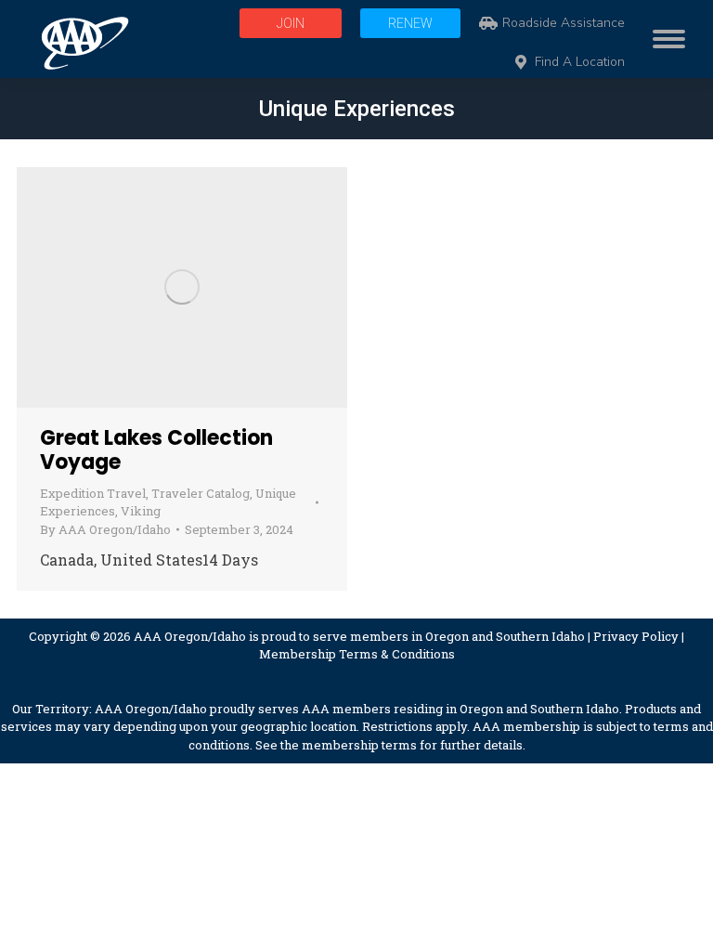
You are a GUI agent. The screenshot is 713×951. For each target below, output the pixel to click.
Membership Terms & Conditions (357, 653)
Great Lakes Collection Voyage (156, 449)
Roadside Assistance (563, 23)
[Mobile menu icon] (664, 39)
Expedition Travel (93, 493)
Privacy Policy (636, 636)
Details (232, 287)
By (105, 529)
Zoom (182, 287)
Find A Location (580, 62)
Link (131, 287)
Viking (141, 510)
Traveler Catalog (200, 493)
